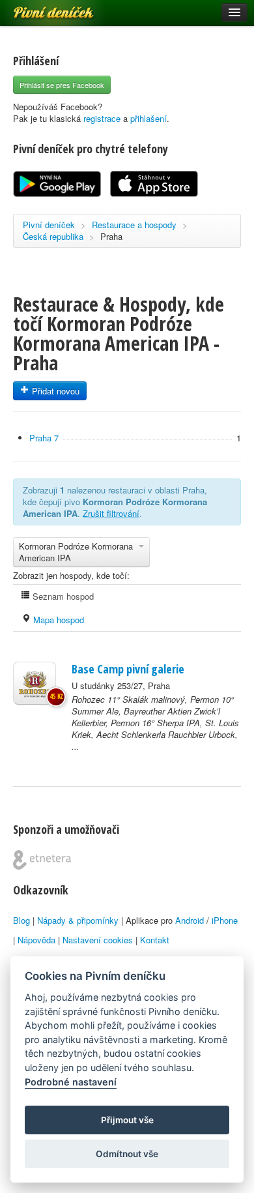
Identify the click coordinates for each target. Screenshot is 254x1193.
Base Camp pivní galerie (128, 669)
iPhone (225, 920)
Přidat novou (54, 391)
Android (189, 920)
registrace (101, 118)
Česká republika (53, 236)
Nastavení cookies (98, 940)
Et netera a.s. (42, 860)
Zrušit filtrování (111, 513)
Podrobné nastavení (71, 1081)
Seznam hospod (62, 596)
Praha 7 (44, 438)
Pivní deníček (39, 8)
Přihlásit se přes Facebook (62, 85)
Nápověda (36, 940)
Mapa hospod (57, 619)
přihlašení (148, 118)
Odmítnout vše (127, 1154)
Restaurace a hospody (134, 224)
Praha (111, 236)
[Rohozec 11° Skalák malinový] (34, 683)
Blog (21, 920)
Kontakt (154, 940)
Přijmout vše (127, 1120)
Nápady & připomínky (78, 920)
